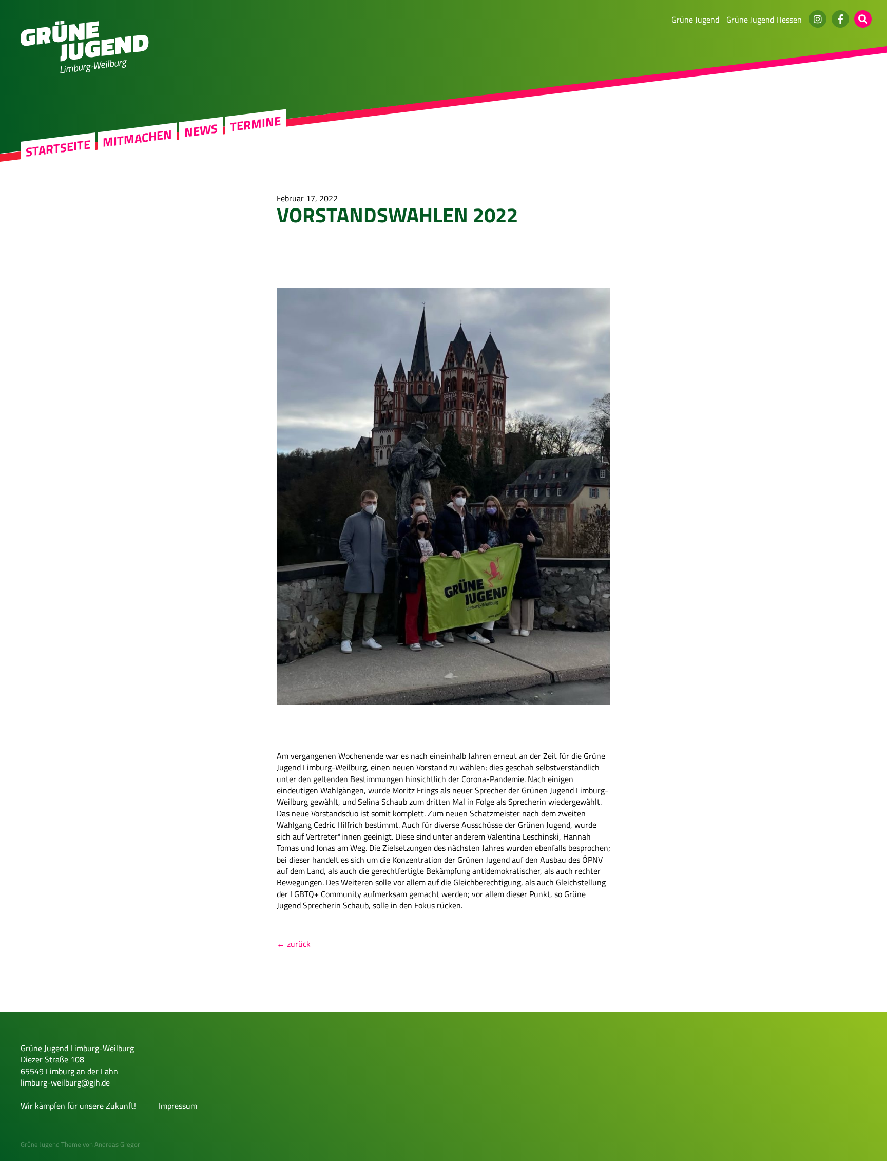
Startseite (58, 148)
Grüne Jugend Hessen (764, 19)
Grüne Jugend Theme (51, 1144)
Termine (255, 123)
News (201, 130)
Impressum (178, 1105)
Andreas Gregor (117, 1144)
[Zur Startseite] (85, 58)
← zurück (294, 944)
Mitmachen (137, 138)
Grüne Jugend (695, 19)
